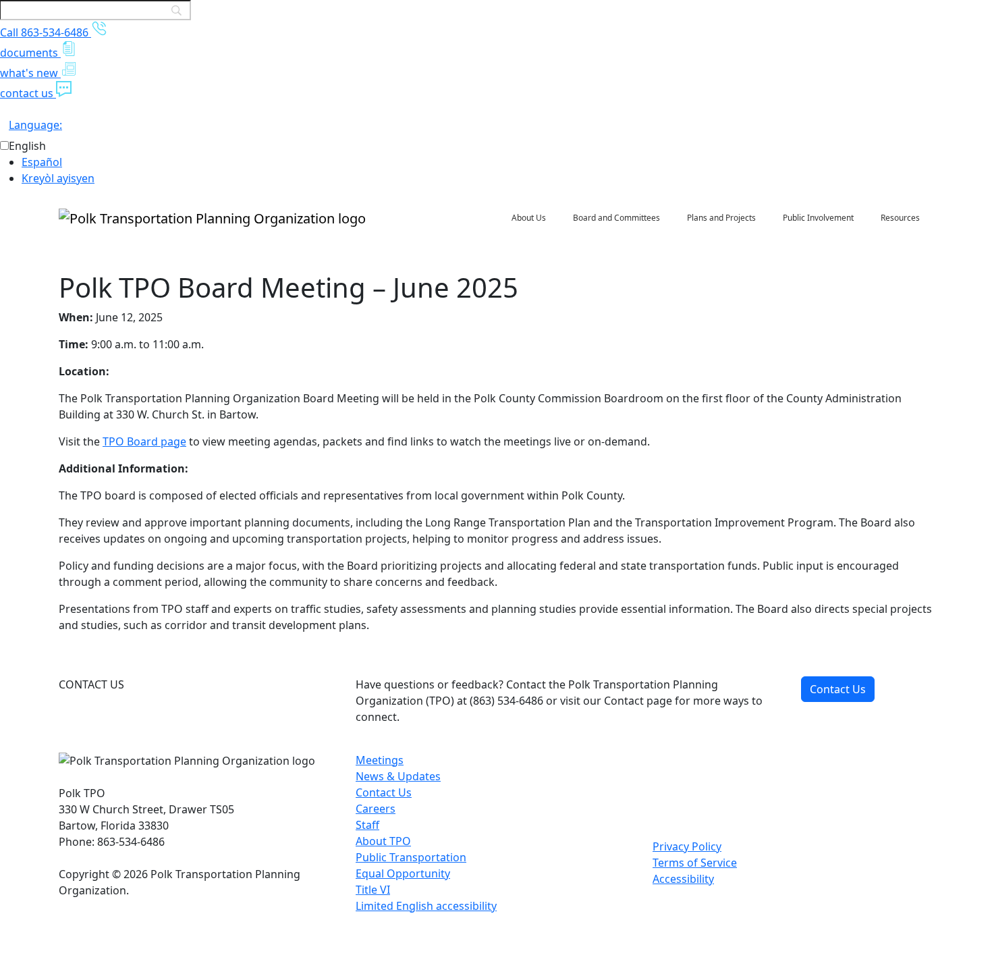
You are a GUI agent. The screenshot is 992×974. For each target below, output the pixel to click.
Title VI (373, 889)
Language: (35, 124)
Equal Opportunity (403, 873)
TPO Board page (144, 441)
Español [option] (42, 162)
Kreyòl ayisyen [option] (58, 178)
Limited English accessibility (426, 905)
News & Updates (398, 776)
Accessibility (683, 878)
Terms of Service (695, 862)
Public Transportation (411, 857)
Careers (375, 808)
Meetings (380, 760)
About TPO (383, 841)
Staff (367, 824)
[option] (507, 162)
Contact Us (838, 689)
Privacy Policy (687, 846)
